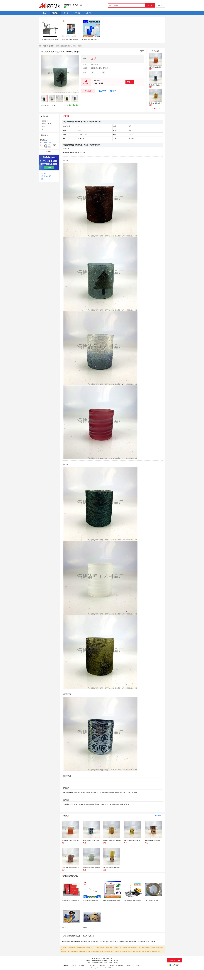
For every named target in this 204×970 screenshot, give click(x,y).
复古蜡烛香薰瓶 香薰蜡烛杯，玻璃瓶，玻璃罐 (105, 960)
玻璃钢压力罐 (150, 941)
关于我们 (65, 965)
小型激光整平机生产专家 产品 (132, 900)
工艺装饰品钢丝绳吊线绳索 (90, 900)
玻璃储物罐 (94, 941)
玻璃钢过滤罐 (85, 941)
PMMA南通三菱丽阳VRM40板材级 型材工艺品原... (117, 900)
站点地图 (92, 965)
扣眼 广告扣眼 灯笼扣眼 (151, 900)
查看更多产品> (159, 816)
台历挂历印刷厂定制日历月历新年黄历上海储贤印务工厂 (78, 900)
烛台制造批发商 (107, 958)
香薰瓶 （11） (46, 121)
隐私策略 (102, 965)
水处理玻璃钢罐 (122, 941)
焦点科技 (104, 968)
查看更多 (48, 151)
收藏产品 (46, 105)
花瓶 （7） (45, 127)
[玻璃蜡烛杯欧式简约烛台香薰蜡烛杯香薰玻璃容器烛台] (155, 77)
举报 (55, 105)
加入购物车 (102, 91)
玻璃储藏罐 (132, 941)
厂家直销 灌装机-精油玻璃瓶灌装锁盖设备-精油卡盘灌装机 (57, 39)
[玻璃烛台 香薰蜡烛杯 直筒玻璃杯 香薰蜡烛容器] (155, 95)
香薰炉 (85, 928)
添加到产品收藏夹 (46, 176)
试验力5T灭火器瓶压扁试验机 (70, 39)
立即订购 (113, 91)
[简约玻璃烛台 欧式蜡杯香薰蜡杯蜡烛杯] (155, 59)
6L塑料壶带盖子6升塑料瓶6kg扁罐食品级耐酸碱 (96, 39)
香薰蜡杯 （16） (47, 124)
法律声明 (120, 965)
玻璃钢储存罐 (104, 941)
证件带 (64, 928)
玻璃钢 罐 (113, 941)
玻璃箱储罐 (141, 941)
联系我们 (74, 965)
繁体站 (129, 965)
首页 (40, 46)
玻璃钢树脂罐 (75, 941)
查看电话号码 (47, 142)
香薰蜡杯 (51, 46)
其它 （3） (45, 129)
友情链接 (137, 965)
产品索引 (43, 173)
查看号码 (130, 82)
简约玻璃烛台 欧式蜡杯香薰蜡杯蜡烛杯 (160, 67)
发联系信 (88, 91)
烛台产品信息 (96, 958)
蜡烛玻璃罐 (66, 941)
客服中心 (83, 965)
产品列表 (45, 46)
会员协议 (111, 965)
